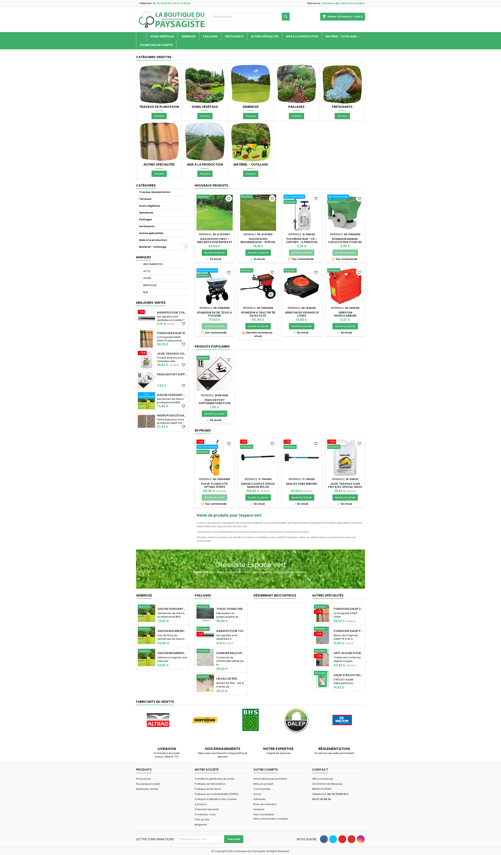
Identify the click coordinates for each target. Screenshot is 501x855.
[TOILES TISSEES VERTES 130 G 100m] (205, 613)
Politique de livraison (208, 789)
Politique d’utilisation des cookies (216, 799)
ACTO (146, 271)
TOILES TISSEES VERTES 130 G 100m (231, 608)
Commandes (261, 789)
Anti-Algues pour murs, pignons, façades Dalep (348, 653)
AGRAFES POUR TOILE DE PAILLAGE (172, 312)
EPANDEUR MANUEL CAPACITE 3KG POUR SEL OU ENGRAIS (345, 242)
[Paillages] (296, 84)
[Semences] (250, 84)
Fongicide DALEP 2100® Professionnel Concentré (172, 333)
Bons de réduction (265, 804)
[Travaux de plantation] (159, 84)
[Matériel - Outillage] (250, 142)
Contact (320, 769)
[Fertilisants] (342, 84)
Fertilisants (234, 36)
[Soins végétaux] (204, 84)
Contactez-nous (205, 814)
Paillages (210, 36)
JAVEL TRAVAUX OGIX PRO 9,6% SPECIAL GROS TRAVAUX (172, 353)
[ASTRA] (159, 720)
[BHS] (250, 720)
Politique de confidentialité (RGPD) (216, 794)
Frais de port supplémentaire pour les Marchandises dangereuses (172, 374)
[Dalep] (296, 720)
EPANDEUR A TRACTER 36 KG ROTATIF (258, 314)
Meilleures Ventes (151, 302)
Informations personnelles (270, 779)
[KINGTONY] (342, 720)
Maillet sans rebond (301, 484)
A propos (200, 804)
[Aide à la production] (204, 142)
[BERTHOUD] (205, 720)
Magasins (201, 824)
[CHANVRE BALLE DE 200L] (205, 657)
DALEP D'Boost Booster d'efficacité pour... (348, 675)
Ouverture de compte (156, 45)
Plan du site (202, 819)
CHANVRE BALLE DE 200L (231, 653)
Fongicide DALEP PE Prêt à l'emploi (348, 630)
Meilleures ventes (147, 789)
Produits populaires (212, 346)
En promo (203, 430)
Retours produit (263, 784)
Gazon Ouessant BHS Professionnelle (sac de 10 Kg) (172, 394)
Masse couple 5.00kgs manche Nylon (258, 485)
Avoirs (257, 794)
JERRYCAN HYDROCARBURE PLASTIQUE (345, 316)
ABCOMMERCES (153, 264)
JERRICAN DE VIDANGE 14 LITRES (302, 314)
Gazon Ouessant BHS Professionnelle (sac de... (172, 608)
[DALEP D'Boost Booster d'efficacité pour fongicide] (322, 679)
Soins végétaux (162, 36)
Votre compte (265, 769)
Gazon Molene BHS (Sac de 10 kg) (172, 630)
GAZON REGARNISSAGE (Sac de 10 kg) (172, 653)
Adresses (259, 799)
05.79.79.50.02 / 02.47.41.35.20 (171, 3)
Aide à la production (302, 36)
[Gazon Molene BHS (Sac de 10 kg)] (146, 635)
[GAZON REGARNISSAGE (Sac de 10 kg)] (146, 657)
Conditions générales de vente (214, 779)
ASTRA (147, 278)
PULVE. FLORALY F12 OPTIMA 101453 (214, 485)
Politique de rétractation (210, 784)
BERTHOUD (150, 285)
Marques (143, 257)
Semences (188, 36)
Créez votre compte (352, 3)
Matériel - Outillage (340, 36)
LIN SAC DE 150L (227, 678)
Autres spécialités (265, 36)
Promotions (143, 779)
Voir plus (159, 116)
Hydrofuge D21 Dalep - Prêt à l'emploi (172, 415)
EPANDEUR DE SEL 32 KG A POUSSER (214, 314)
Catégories (146, 185)
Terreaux (145, 199)
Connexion (327, 3)
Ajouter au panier (214, 252)
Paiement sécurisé (207, 809)
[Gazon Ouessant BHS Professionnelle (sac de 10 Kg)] (146, 613)
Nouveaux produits (211, 185)
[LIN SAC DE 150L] (205, 683)
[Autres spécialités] (159, 142)
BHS (145, 292)
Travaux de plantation (159, 106)
